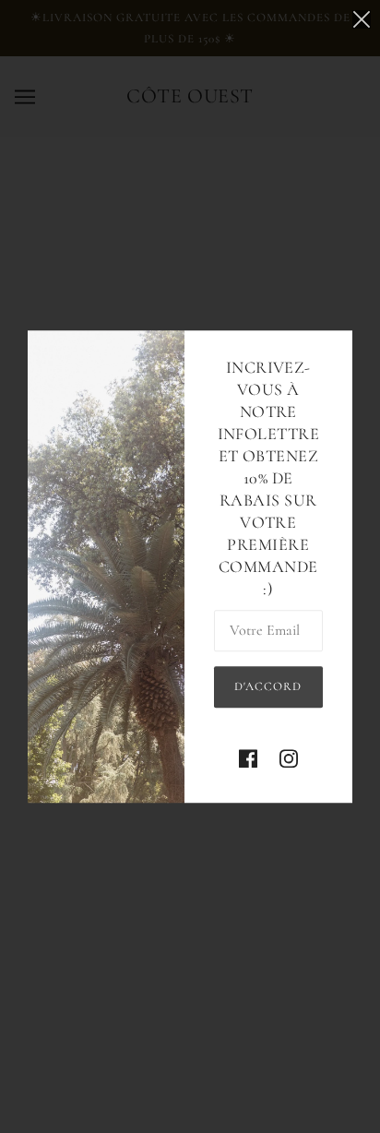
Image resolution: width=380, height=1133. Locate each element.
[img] (248, 759)
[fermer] (361, 20)
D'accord (268, 686)
